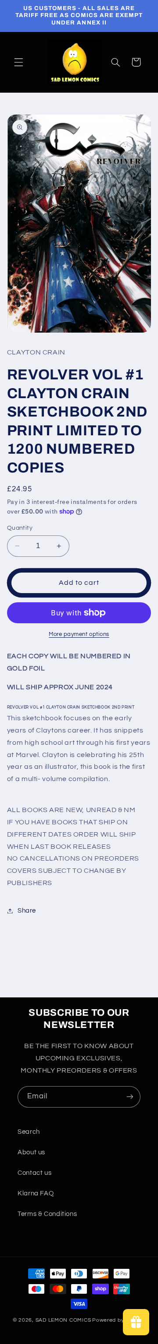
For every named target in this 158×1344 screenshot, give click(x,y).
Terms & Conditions (47, 1214)
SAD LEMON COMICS (63, 1320)
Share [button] (27, 910)
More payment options (79, 634)
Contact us (34, 1173)
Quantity (19, 528)
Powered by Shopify (118, 1320)
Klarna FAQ (36, 1193)
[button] (18, 62)
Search (29, 1132)
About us (31, 1152)
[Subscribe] (130, 1097)
